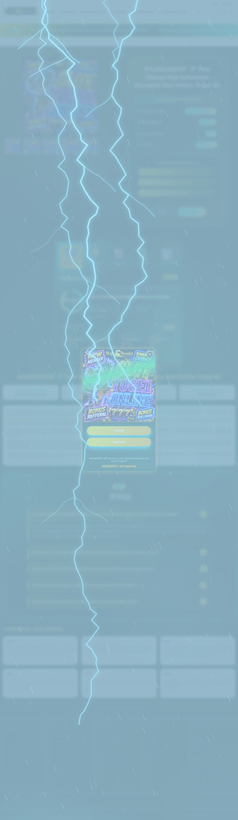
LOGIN (119, 431)
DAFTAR (119, 442)
